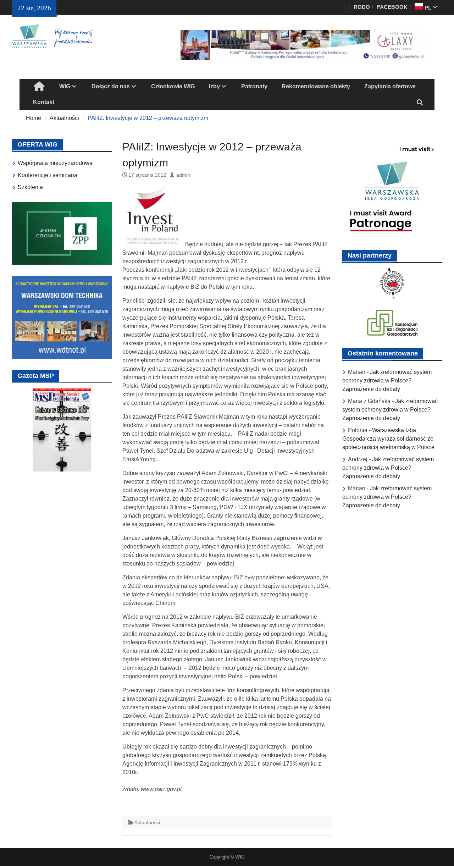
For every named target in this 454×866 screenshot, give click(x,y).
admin (183, 175)
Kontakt (43, 102)
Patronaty (254, 86)
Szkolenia (30, 187)
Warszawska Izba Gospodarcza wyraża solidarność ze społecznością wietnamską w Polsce (388, 438)
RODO (362, 7)
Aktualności (147, 822)
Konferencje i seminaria (47, 175)
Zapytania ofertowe (390, 86)
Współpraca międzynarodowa (55, 163)
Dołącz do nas (111, 86)
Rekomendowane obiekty (316, 86)
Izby (214, 86)
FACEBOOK (392, 7)
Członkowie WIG (173, 86)
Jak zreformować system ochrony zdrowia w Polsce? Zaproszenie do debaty (387, 380)
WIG (64, 86)
